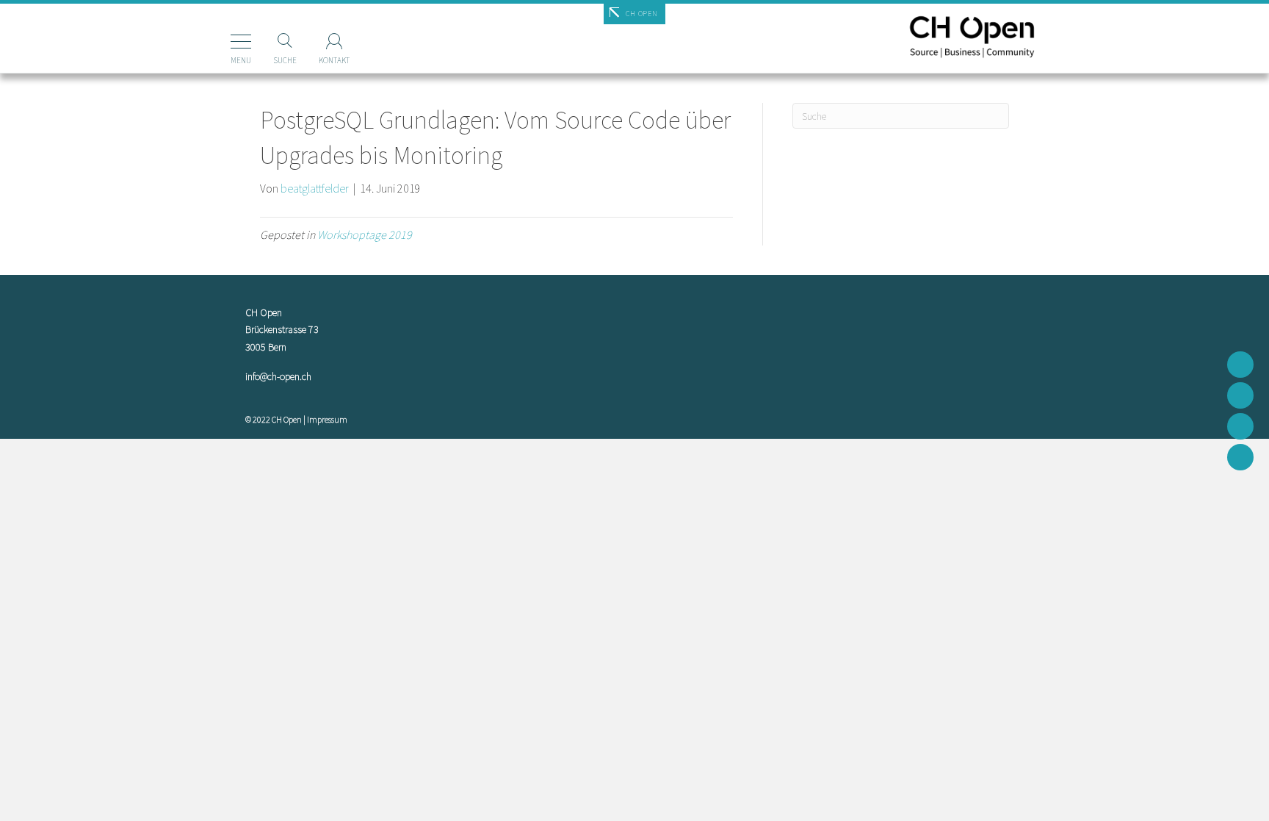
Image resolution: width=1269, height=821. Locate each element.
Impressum (327, 419)
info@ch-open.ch (278, 376)
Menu (241, 60)
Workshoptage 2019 (364, 234)
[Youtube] (1240, 426)
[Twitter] (1240, 395)
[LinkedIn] (1240, 457)
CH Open (641, 13)
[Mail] (1240, 364)
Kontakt (334, 60)
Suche (285, 60)
